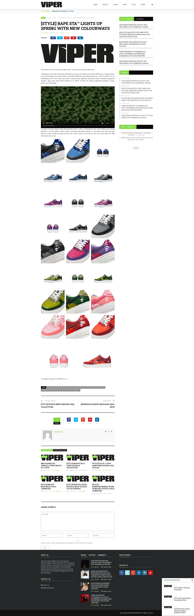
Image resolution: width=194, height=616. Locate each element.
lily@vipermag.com (48, 588)
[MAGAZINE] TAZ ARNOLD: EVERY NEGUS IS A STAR (51, 465)
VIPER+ (143, 4)
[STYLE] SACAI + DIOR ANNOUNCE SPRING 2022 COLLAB (103, 465)
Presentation (46, 390)
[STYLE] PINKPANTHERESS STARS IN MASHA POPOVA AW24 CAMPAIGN (103, 487)
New (103, 387)
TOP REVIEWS (139, 19)
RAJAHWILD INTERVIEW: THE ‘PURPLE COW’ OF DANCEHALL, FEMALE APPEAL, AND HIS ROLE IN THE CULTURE (86, 11)
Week (77, 390)
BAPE (64, 387)
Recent (83, 555)
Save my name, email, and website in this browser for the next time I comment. (67, 543)
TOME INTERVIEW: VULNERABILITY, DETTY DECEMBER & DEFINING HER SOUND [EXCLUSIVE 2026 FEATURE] (132, 54)
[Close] (192, 580)
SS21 (60, 390)
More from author (60, 450)
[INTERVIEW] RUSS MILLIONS (136, 143)
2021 (49, 387)
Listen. (115, 4)
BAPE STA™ (70, 387)
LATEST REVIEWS (126, 19)
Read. (96, 4)
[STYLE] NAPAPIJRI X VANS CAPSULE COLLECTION (75, 465)
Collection (79, 387)
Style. (134, 4)
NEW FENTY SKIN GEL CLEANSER (182, 589)
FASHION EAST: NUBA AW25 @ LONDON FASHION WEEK (182, 610)
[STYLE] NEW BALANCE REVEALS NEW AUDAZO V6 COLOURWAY (76, 486)
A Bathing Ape (56, 387)
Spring (54, 390)
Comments (102, 555)
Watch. (105, 4)
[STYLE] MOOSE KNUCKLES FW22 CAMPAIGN (48, 486)
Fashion (97, 387)
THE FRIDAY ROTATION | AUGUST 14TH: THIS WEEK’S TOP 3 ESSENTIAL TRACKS (101, 562)
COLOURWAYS (88, 387)
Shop (125, 4)
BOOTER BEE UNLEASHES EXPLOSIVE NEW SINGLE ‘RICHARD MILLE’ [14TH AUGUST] (133, 44)
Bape (67, 379)
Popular (92, 555)
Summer (71, 390)
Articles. (44, 456)
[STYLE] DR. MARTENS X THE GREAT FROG (182, 599)
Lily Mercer (45, 33)
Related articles (47, 450)
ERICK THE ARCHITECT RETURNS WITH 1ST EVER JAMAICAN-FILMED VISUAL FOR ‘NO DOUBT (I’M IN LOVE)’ (134, 34)
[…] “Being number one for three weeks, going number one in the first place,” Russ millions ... (136, 139)
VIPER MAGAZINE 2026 (134, 613)
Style (65, 390)
